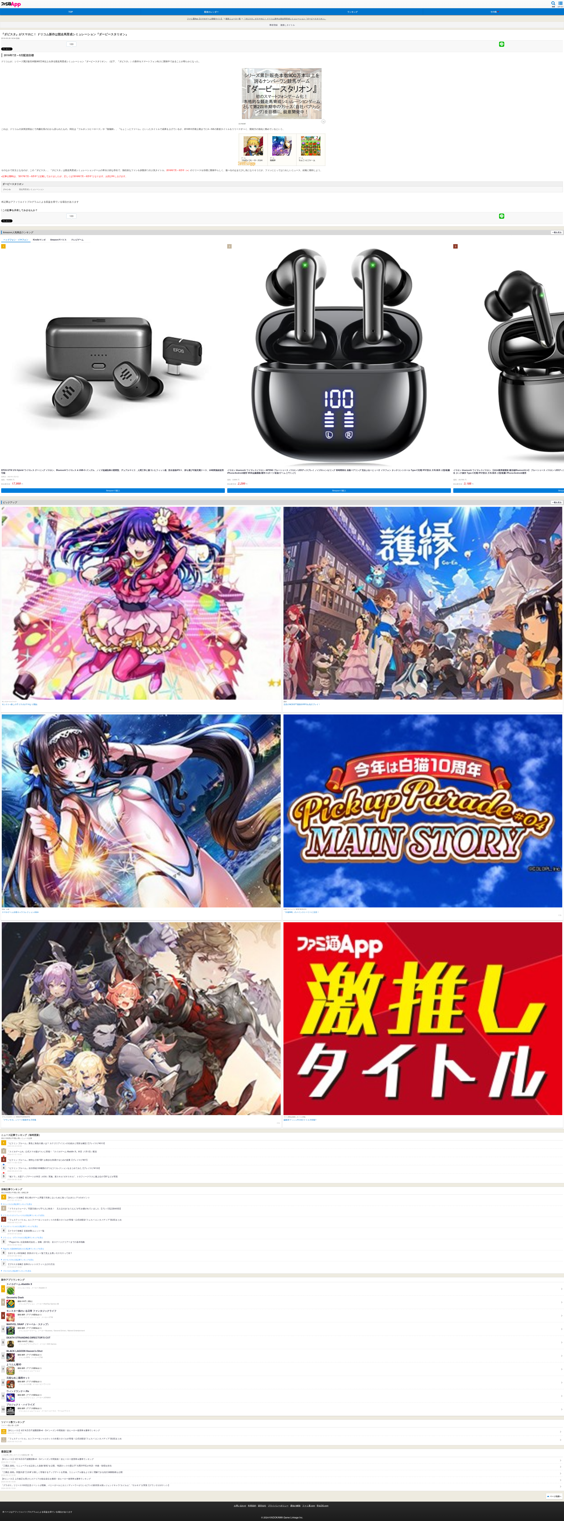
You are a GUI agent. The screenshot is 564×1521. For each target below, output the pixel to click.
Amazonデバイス (58, 239)
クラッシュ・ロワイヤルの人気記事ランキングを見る (23, 1237)
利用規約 (252, 1505)
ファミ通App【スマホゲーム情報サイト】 (205, 18)
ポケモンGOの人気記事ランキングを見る (18, 1260)
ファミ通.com (308, 1505)
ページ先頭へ (555, 1496)
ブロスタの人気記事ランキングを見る (17, 1271)
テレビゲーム (77, 239)
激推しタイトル (287, 24)
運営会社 (262, 1505)
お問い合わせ (240, 1505)
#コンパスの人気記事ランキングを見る (17, 1204)
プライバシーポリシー (278, 1505)
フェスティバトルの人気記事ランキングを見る (20, 1226)
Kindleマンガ (39, 239)
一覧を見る (557, 232)
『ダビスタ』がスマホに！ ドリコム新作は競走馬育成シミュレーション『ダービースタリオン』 (284, 18)
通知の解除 (295, 1505)
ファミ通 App (11, 4)
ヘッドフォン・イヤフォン (16, 239)
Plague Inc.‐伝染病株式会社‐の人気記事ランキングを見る (23, 1249)
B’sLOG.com (322, 1505)
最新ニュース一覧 (233, 18)
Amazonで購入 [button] (113, 490)
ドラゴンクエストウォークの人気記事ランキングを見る (24, 1215)
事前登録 (273, 24)
